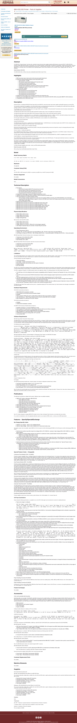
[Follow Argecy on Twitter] (38, 718)
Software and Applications (5, 27)
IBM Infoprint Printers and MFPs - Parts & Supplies (36, 11)
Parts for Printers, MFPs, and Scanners (6, 19)
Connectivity (3, 9)
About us (24, 712)
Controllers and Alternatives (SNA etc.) (6, 14)
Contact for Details (17, 50)
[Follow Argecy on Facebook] (41, 718)
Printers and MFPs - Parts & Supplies (5, 22)
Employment (37, 712)
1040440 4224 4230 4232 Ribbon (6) (20, 39)
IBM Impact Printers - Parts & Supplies (51, 11)
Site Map (52, 712)
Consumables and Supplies (5, 11)
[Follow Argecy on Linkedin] (36, 718)
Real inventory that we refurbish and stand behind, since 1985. (38, 5)
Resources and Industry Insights (45, 712)
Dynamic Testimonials (30, 712)
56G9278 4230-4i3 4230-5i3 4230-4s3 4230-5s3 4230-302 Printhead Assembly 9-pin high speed (31, 53)
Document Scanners (4, 16)
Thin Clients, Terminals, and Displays (5, 30)
